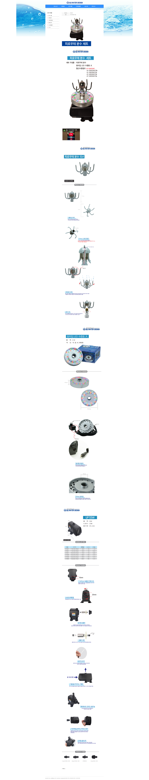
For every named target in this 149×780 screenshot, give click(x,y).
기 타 (49, 27)
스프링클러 (51, 25)
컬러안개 (50, 22)
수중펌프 (63, 6)
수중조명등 (51, 20)
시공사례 (86, 6)
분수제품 (70, 6)
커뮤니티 (93, 6)
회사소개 (55, 6)
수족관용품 (78, 6)
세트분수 (50, 17)
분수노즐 (50, 15)
